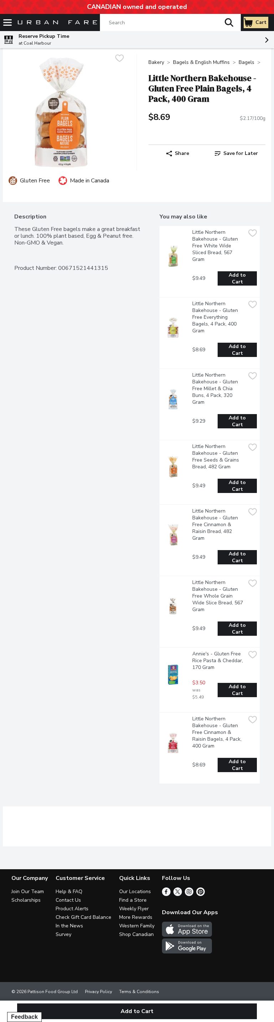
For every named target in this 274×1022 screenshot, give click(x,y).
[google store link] (187, 952)
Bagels (246, 62)
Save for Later (240, 153)
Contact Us (68, 900)
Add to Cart (238, 278)
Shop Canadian (136, 934)
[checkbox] (119, 59)
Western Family (136, 925)
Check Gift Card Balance (83, 917)
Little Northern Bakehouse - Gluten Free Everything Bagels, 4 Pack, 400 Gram (215, 317)
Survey (63, 934)
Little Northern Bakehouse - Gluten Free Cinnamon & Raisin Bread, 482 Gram (215, 525)
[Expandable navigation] (7, 22)
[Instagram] (189, 894)
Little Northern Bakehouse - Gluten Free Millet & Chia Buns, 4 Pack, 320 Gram (215, 389)
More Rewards (135, 917)
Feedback (24, 1017)
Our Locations (135, 891)
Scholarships (26, 900)
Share (182, 153)
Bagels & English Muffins (201, 62)
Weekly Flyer (134, 908)
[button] (229, 22)
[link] (236, 153)
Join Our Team (27, 891)
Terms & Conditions (139, 992)
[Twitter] (177, 894)
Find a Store (133, 900)
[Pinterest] (200, 894)
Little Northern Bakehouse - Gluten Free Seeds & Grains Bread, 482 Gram (216, 456)
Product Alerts (72, 908)
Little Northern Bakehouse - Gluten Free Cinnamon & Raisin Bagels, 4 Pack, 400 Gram (217, 732)
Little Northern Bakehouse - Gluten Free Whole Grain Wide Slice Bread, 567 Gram (218, 596)
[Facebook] (166, 894)
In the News (69, 925)
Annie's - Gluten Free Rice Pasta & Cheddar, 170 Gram (218, 660)
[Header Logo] (56, 22)
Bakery (156, 62)
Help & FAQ (69, 891)
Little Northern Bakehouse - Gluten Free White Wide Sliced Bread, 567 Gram (215, 246)
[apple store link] (187, 935)
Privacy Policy (98, 992)
